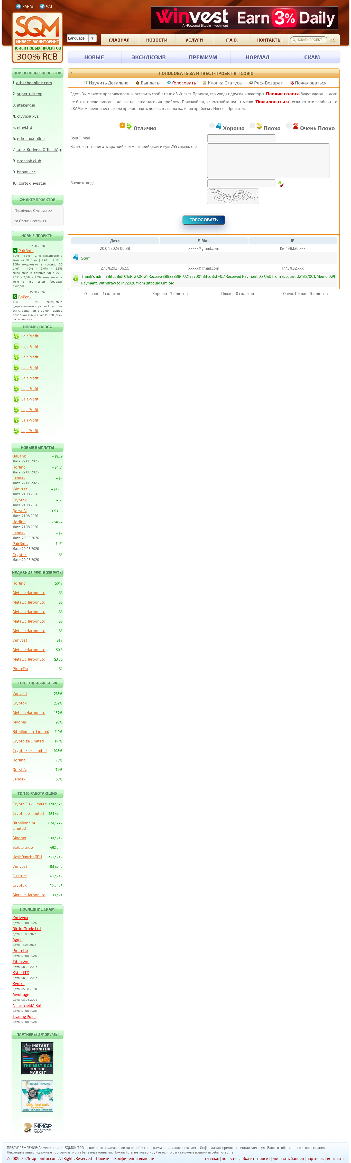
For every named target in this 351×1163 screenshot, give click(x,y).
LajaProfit (30, 335)
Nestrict (20, 875)
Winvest (20, 489)
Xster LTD (21, 972)
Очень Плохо (317, 128)
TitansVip (21, 961)
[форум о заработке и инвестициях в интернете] (37, 1136)
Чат (49, 6)
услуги (194, 39)
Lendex (19, 477)
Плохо (272, 128)
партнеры (316, 1158)
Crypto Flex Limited (30, 750)
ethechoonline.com (34, 82)
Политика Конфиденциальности (125, 1158)
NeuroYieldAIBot (27, 1005)
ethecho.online (31, 138)
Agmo (18, 939)
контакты (269, 39)
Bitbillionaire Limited (31, 731)
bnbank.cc (26, 171)
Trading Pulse (24, 1016)
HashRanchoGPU (27, 856)
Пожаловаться (311, 82)
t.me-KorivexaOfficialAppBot (43, 149)
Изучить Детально (108, 82)
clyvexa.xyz (28, 115)
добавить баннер (288, 1158)
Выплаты (150, 82)
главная (119, 39)
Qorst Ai (20, 510)
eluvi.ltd (24, 127)
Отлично (145, 128)
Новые (94, 57)
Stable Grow (23, 847)
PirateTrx (20, 668)
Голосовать (184, 82)
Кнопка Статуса (225, 82)
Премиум (203, 57)
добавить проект (254, 1158)
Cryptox (20, 500)
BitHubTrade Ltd (27, 928)
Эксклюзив (149, 57)
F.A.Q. (232, 39)
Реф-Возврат (268, 82)
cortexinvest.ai (32, 182)
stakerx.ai (26, 104)
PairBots (26, 250)
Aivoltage (21, 994)
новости (157, 39)
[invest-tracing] (37, 1110)
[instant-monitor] (37, 1073)
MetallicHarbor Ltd (29, 592)
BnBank (25, 296)
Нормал (258, 57)
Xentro (19, 983)
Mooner (19, 722)
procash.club (29, 160)
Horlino (19, 467)
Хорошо (234, 128)
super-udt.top (29, 93)
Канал (28, 6)
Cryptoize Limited (28, 741)
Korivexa (20, 917)
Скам (312, 57)
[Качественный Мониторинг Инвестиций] (37, 37)
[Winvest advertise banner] (244, 18)
